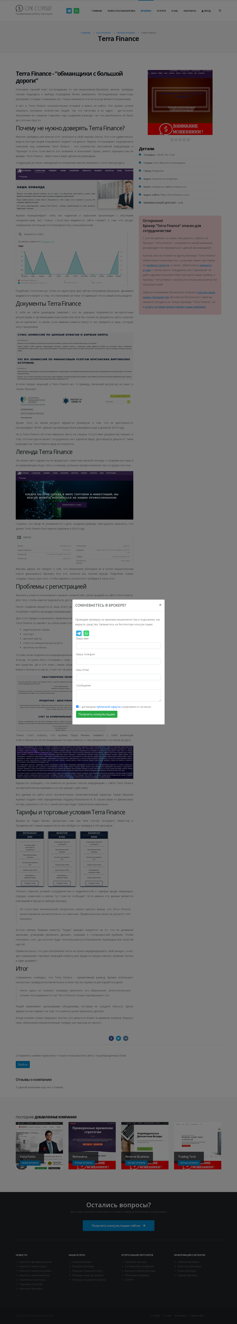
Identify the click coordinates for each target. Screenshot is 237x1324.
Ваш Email (82, 670)
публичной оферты (108, 706)
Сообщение (83, 685)
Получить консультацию (97, 714)
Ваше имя (82, 638)
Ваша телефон (85, 654)
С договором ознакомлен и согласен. (115, 706)
